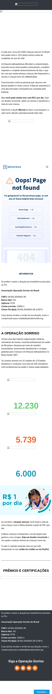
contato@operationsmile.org (30, 318)
